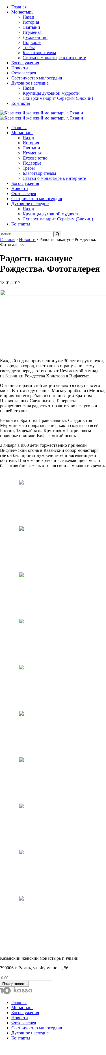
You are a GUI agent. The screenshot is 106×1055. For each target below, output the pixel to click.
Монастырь (22, 12)
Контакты (20, 103)
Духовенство (35, 37)
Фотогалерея (23, 72)
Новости (19, 67)
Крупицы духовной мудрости (51, 93)
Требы (29, 47)
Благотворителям (39, 52)
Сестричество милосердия (36, 78)
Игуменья (32, 32)
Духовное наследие (30, 83)
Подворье (32, 42)
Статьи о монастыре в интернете (54, 57)
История (31, 22)
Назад (28, 17)
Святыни (31, 27)
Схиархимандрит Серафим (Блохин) (58, 98)
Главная (19, 7)
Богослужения (25, 62)
